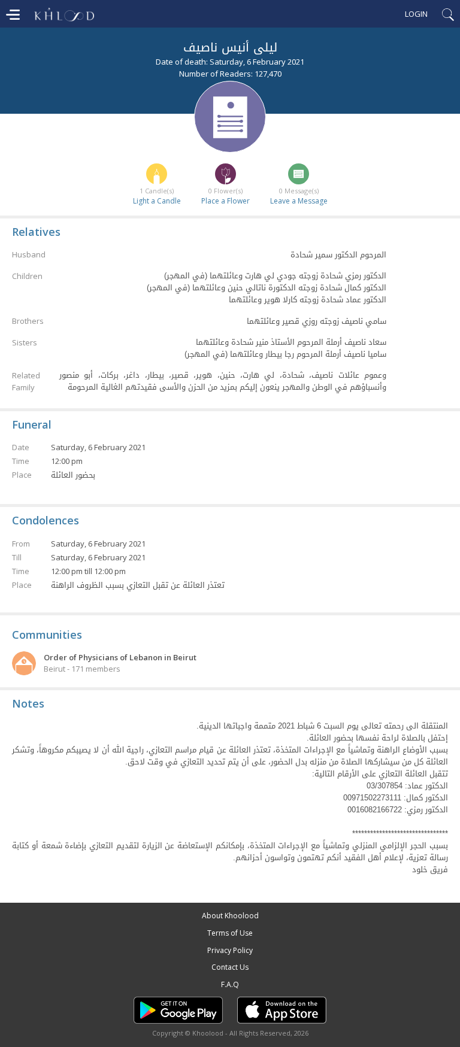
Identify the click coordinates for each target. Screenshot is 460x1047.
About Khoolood (230, 916)
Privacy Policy (230, 950)
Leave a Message (299, 201)
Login (416, 13)
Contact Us (230, 967)
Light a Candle (157, 201)
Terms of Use (230, 933)
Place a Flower (225, 201)
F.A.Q (230, 984)
